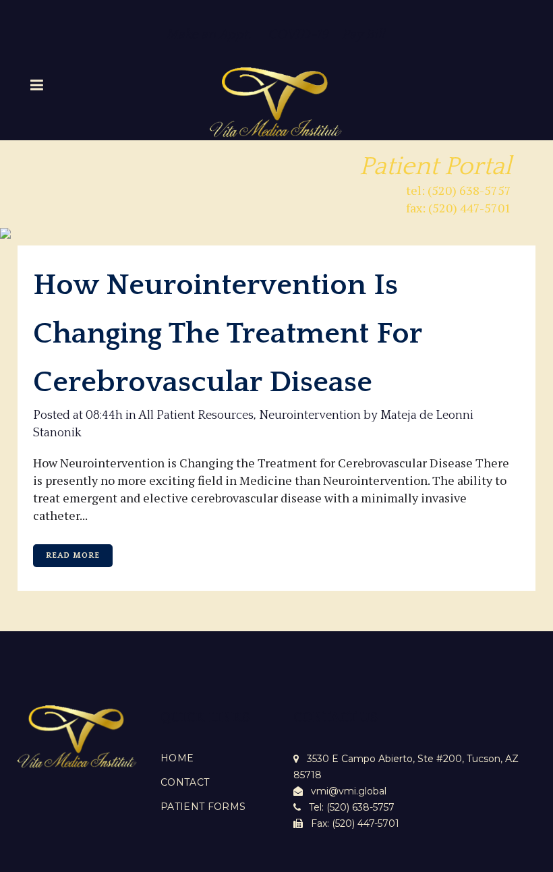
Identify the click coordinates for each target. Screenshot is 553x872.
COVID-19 (305, 34)
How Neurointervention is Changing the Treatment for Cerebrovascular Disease (227, 334)
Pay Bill (365, 34)
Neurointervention (310, 415)
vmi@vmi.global (348, 791)
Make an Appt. (208, 34)
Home (177, 758)
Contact (185, 782)
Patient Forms (203, 807)
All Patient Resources (196, 415)
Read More (73, 555)
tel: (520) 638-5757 (458, 190)
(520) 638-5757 (360, 807)
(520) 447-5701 (365, 823)
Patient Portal (435, 166)
